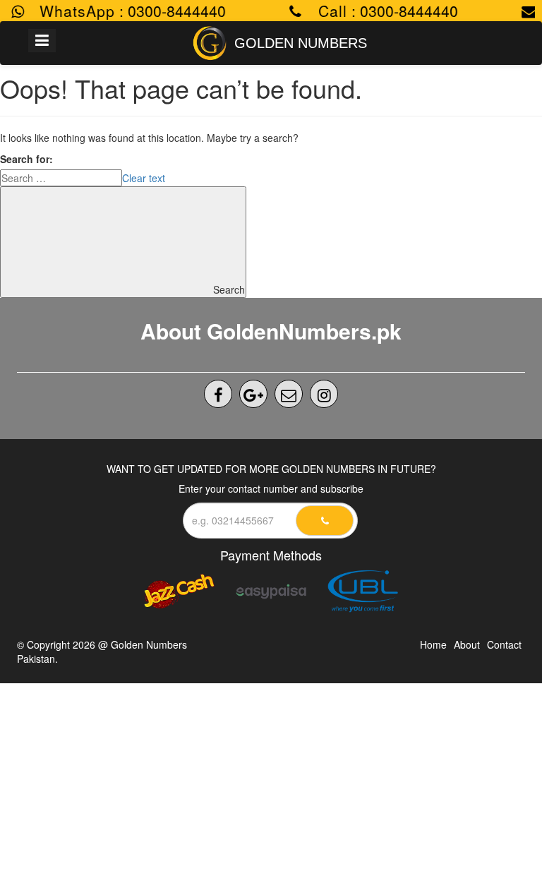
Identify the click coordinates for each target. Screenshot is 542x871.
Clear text (143, 178)
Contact (504, 644)
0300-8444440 (170, 10)
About (467, 644)
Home (433, 644)
